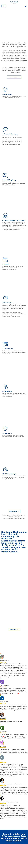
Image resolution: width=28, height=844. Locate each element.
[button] (25, 6)
